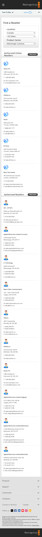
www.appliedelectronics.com (14, 248)
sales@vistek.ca (10, 134)
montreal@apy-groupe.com (14, 222)
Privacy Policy (35, 525)
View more (32, 54)
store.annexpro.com (11, 81)
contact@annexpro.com (12, 83)
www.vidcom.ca (10, 332)
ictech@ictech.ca (10, 277)
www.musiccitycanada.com (14, 184)
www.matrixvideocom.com (13, 303)
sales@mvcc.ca (9, 306)
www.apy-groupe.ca (11, 220)
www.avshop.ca (10, 107)
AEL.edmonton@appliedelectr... (15, 442)
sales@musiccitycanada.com (14, 186)
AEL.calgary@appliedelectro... (14, 413)
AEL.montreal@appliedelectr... (14, 471)
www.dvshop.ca (10, 160)
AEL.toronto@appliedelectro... (14, 251)
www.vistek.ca (9, 131)
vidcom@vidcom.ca (11, 334)
